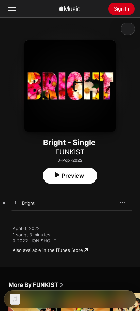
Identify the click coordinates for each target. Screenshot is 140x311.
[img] (69, 9)
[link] (36, 285)
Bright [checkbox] (28, 203)
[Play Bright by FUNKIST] (15, 203)
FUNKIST (70, 152)
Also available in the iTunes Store (48, 250)
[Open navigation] (12, 8)
